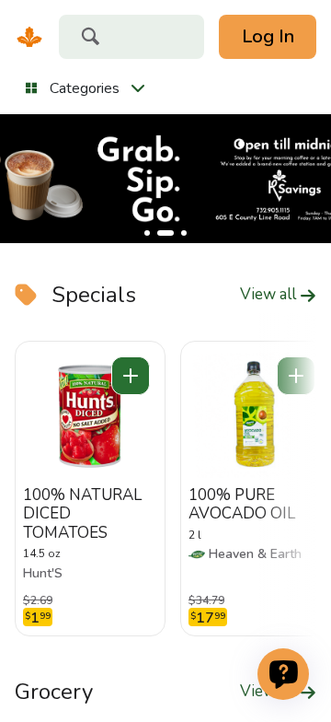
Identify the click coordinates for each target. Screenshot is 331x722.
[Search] (90, 38)
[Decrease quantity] (130, 375)
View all (270, 294)
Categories (85, 88)
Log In (268, 36)
